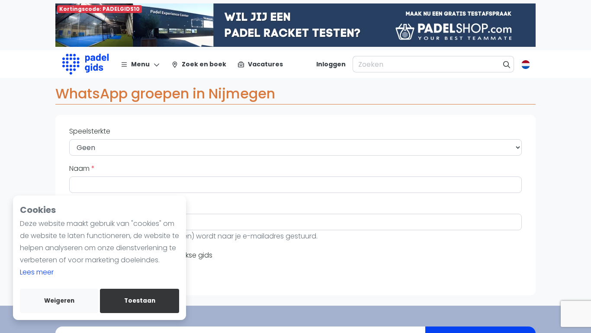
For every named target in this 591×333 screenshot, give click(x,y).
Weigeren (59, 301)
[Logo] (85, 64)
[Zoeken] (507, 64)
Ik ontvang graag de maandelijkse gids (146, 255)
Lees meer (37, 272)
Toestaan (139, 301)
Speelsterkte (89, 131)
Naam (80, 168)
